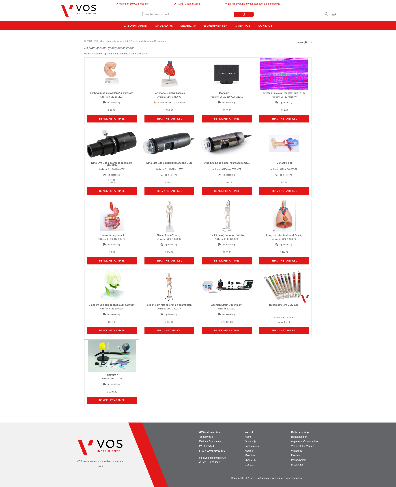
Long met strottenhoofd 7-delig (284, 235)
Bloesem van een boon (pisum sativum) (112, 305)
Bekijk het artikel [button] (112, 118)
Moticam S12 (226, 93)
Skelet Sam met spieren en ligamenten (169, 305)
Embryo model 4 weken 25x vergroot (111, 93)
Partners (295, 455)
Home (248, 437)
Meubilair (188, 25)
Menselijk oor (284, 163)
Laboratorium (136, 25)
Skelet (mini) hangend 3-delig (227, 235)
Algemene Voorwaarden (304, 441)
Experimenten (216, 25)
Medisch (249, 450)
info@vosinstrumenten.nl (212, 458)
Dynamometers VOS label (284, 305)
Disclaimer (297, 464)
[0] (333, 14)
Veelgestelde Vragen (302, 446)
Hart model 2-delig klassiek (169, 93)
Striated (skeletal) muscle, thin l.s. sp (284, 93)
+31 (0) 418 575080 (209, 462)
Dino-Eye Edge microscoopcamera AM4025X (111, 164)
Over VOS (243, 25)
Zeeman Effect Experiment (226, 305)
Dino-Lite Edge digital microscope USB (169, 163)
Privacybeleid (298, 460)
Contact (265, 25)
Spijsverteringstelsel (112, 235)
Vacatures (296, 450)
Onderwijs (164, 25)
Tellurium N (111, 375)
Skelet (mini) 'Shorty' (169, 235)
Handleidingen (299, 437)
